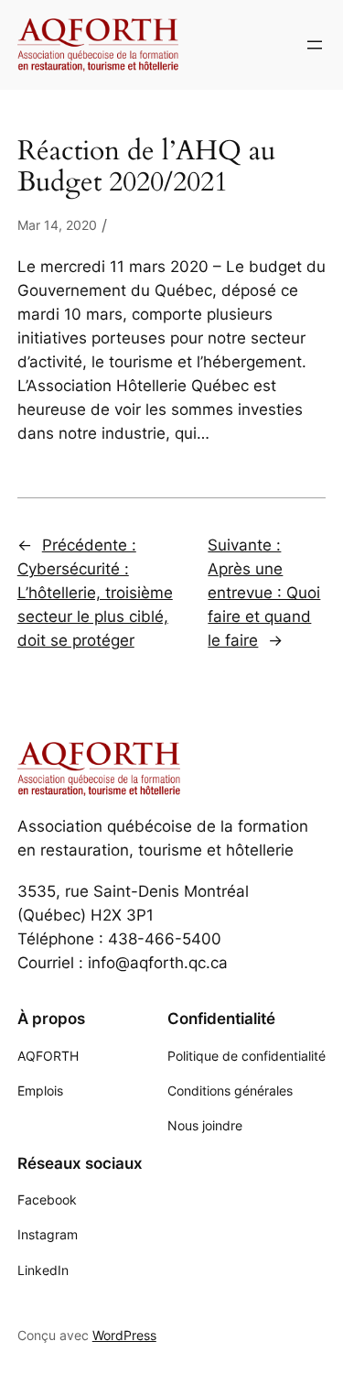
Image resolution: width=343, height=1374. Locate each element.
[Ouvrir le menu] (315, 45)
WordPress (124, 1335)
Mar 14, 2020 (57, 225)
